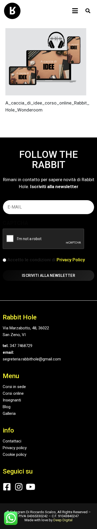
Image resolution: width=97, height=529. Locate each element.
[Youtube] (30, 487)
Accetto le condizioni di (46, 259)
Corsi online (13, 393)
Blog (7, 406)
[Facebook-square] (7, 487)
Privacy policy (15, 447)
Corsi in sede (14, 386)
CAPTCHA (15, 223)
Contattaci (12, 441)
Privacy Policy (71, 259)
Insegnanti (12, 400)
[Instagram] (19, 487)
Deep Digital (62, 520)
